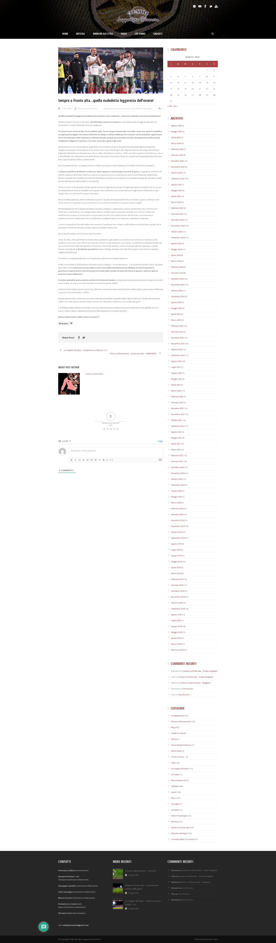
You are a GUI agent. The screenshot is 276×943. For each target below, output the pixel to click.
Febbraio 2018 (177, 650)
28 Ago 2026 (133, 875)
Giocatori (175, 810)
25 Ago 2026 (133, 893)
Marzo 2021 (176, 449)
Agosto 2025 (176, 184)
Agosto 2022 (176, 361)
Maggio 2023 (176, 308)
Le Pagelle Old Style (179, 768)
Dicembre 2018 (177, 591)
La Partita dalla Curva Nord (182, 839)
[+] (111, 460)
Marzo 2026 (176, 143)
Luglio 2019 (176, 549)
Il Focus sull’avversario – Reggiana (195, 682)
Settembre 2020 (178, 485)
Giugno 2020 (176, 491)
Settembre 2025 (178, 178)
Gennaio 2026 (177, 155)
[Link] (104, 460)
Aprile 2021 (176, 443)
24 (171, 95)
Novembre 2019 (178, 526)
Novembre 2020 (178, 473)
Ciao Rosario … (188, 688)
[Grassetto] (71, 460)
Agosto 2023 (176, 302)
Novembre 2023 (178, 284)
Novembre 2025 (178, 167)
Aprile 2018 (176, 638)
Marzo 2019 (176, 573)
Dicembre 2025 (177, 161)
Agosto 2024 (176, 243)
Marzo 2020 (176, 502)
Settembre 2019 (178, 538)
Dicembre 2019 (177, 520)
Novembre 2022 (178, 343)
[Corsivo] (75, 460)
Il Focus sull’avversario (181, 721)
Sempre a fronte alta (126, 108)
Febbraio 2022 (177, 396)
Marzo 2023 (176, 320)
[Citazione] (96, 460)
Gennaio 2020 (177, 514)
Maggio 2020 (176, 496)
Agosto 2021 (176, 432)
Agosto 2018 (176, 614)
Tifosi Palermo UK (178, 780)
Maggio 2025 (176, 190)
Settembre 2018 (178, 608)
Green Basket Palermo (181, 745)
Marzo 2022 (176, 390)
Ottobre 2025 (176, 172)
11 (178, 82)
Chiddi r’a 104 (177, 733)
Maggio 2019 (176, 561)
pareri (173, 792)
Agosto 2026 (176, 125)
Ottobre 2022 (176, 349)
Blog (105, 108)
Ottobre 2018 (176, 602)
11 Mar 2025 (66, 108)
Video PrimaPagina (179, 815)
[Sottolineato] (79, 460)
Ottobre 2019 (176, 532)
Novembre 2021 (178, 414)
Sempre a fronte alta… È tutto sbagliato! (200, 671)
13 (193, 82)
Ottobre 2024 (176, 231)
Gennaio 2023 (177, 331)
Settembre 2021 (178, 426)
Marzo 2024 (176, 261)
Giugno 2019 (176, 555)
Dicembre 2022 (177, 337)
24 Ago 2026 (133, 908)
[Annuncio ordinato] (88, 460)
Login (160, 441)
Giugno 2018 (176, 626)
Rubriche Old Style (103, 33)
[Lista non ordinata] (92, 460)
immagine (175, 804)
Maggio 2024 (176, 249)
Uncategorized (177, 715)
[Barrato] (84, 460)
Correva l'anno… (178, 756)
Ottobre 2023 (176, 290)
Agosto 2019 (176, 544)
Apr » (175, 106)
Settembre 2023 (178, 296)
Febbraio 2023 (177, 326)
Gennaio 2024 (177, 273)
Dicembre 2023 (177, 278)
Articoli (80, 33)
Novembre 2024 (178, 225)
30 (214, 95)
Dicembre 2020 (177, 467)
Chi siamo (175, 774)
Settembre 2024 (178, 237)
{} (107, 460)
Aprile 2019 (176, 567)
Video (124, 33)
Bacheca (112, 108)
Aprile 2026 (176, 137)
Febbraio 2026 (177, 149)
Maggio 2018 (176, 632)
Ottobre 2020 (176, 479)
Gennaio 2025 (177, 214)
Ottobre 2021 (176, 420)
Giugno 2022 (176, 373)
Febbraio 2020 (177, 508)
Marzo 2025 (176, 202)
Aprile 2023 (176, 314)
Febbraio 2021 (177, 455)
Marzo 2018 (176, 644)
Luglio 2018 (176, 620)
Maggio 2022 (176, 379)
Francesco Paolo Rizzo (87, 108)
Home (65, 33)
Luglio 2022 (176, 367)
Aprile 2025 (176, 196)
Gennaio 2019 (177, 585)
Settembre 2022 (178, 355)
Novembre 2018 (178, 597)
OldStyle (174, 786)
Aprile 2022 (176, 384)
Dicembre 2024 (177, 220)
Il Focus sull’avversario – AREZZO (140, 870)
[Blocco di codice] (100, 460)
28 (200, 95)
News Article (176, 751)
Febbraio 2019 (177, 579)
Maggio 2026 (176, 131)
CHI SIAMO (140, 33)
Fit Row (174, 739)
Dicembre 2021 (177, 408)
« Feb (169, 106)
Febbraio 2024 (177, 267)
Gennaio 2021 (177, 461)
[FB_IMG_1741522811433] (110, 70)
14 (200, 82)
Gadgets (157, 33)
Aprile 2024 (176, 255)
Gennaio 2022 (177, 402)
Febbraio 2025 (177, 208)
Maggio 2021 (176, 438)
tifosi (173, 798)
